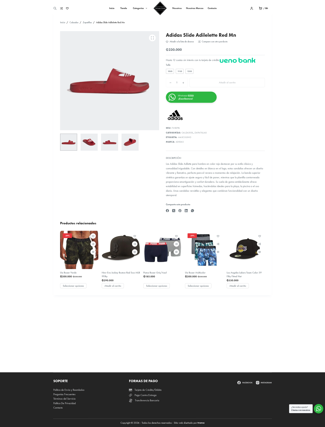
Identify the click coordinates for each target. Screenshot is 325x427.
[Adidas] (175, 115)
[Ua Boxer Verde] (79, 250)
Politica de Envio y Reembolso (68, 389)
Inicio (111, 8)
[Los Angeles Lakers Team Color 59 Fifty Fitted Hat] (246, 250)
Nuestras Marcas (194, 8)
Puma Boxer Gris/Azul (155, 272)
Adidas (180, 142)
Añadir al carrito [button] (112, 285)
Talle (168, 64)
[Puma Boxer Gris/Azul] (162, 250)
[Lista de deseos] (67, 8)
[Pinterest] (179, 210)
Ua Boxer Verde (68, 272)
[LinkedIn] (186, 210)
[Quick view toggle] (93, 252)
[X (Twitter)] (173, 210)
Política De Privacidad (64, 403)
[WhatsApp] (192, 210)
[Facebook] (167, 210)
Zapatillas (200, 132)
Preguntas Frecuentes (64, 394)
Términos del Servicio (64, 398)
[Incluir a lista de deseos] (93, 236)
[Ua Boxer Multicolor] (204, 250)
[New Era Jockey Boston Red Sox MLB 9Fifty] (121, 250)
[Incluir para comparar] (93, 244)
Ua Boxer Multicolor (195, 272)
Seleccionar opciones (73, 285)
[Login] (251, 8)
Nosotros (177, 8)
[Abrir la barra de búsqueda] (55, 8)
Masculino (184, 137)
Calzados (187, 132)
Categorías (138, 8)
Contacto (212, 8)
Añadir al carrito (227, 82)
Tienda (123, 8)
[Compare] (61, 8)
